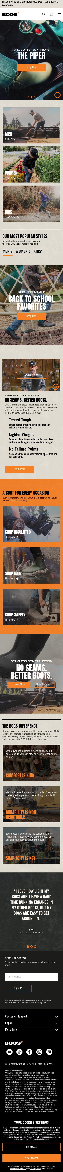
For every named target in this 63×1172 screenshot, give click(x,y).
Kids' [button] (38, 252)
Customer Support (16, 1016)
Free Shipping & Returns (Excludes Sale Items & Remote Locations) (30, 3)
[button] (28, 97)
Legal (8, 1023)
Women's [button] (23, 252)
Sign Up (18, 988)
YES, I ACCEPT (31, 1158)
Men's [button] (8, 252)
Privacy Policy (31, 1137)
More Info (11, 1030)
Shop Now (10, 139)
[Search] (42, 14)
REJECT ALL (31, 1147)
